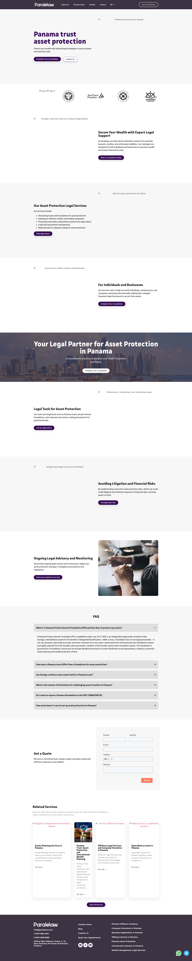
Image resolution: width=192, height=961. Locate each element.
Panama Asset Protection (124, 941)
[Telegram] (186, 953)
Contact (103, 4)
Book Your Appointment (89, 938)
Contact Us (83, 933)
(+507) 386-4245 (41, 934)
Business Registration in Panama (127, 933)
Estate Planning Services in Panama (48, 846)
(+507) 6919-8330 (41, 937)
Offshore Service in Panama (125, 937)
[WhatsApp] (178, 953)
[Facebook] (80, 945)
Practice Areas (79, 4)
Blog (80, 929)
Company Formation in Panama (127, 928)
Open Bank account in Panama (142, 846)
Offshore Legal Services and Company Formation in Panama (110, 848)
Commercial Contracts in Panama (127, 946)
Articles (92, 4)
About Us (65, 4)
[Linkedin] (90, 945)
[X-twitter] (85, 945)
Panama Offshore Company (125, 924)
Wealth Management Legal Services (128, 950)
